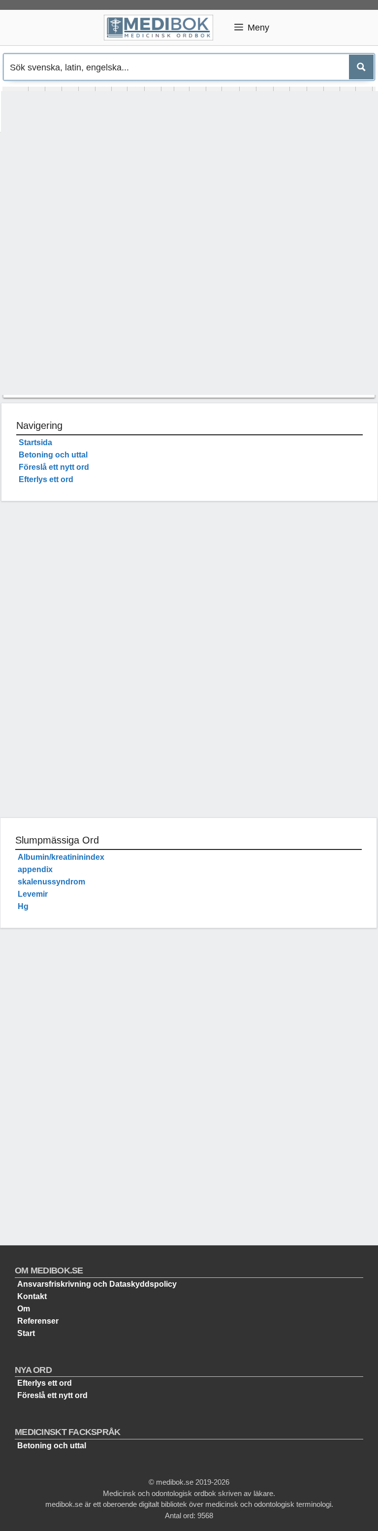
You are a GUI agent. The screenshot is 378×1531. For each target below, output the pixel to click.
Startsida (35, 442)
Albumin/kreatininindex (61, 857)
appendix (35, 869)
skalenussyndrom (51, 882)
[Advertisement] (189, 241)
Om (23, 1308)
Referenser (38, 1321)
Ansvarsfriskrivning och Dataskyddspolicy (97, 1284)
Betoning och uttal (53, 455)
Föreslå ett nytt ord (54, 467)
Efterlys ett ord (46, 479)
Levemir (33, 894)
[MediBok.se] (162, 27)
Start (26, 1333)
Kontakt (32, 1296)
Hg (23, 906)
